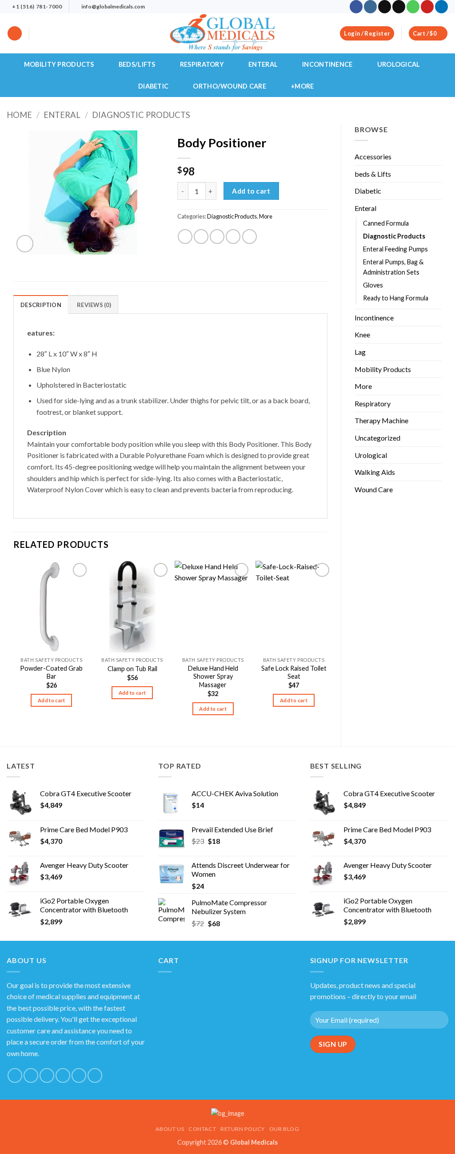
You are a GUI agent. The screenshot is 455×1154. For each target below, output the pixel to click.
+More (302, 86)
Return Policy (242, 1129)
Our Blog (284, 1129)
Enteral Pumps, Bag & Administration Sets (393, 267)
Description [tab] (40, 304)
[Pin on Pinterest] (233, 236)
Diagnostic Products (141, 115)
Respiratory (202, 64)
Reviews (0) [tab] (94, 304)
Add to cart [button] (51, 700)
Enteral (263, 64)
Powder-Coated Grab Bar (51, 672)
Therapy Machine (381, 420)
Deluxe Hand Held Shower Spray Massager (213, 676)
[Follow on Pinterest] (427, 6)
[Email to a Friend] (217, 236)
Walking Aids (375, 472)
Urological (398, 64)
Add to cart (251, 191)
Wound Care (374, 489)
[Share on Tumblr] (249, 236)
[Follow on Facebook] (356, 6)
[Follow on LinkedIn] (441, 6)
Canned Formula (386, 223)
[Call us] (413, 6)
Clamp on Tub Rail (132, 668)
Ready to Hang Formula (395, 298)
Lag (360, 352)
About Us (170, 1129)
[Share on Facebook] (185, 236)
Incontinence (327, 64)
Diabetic (153, 86)
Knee (362, 334)
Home (19, 115)
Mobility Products (59, 64)
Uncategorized (377, 437)
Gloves (373, 285)
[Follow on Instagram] (370, 6)
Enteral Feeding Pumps (395, 249)
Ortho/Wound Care (229, 86)
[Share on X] (201, 236)
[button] (15, 33)
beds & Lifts (373, 174)
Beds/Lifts (137, 64)
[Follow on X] (384, 6)
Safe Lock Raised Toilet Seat (294, 672)
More (363, 386)
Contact (202, 1129)
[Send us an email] (398, 6)
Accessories (373, 156)
